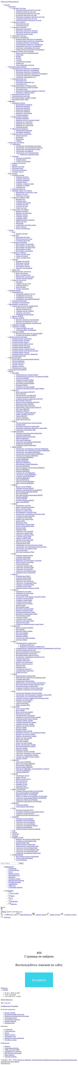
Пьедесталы (20, 139)
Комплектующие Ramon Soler (25, 844)
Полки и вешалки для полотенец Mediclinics (30, 467)
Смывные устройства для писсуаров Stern (29, 688)
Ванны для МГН (17, 316)
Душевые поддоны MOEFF (25, 488)
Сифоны (18, 141)
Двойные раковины (22, 118)
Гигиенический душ (22, 24)
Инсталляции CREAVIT (24, 400)
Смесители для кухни (19, 36)
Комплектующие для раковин (21, 134)
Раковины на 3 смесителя (24, 122)
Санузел (11, 230)
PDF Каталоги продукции (13, 1053)
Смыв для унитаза (22, 256)
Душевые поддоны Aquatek (25, 724)
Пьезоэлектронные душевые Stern (27, 686)
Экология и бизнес (11, 1056)
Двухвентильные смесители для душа (28, 10)
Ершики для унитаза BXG (24, 700)
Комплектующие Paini (23, 559)
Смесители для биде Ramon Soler (26, 848)
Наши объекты (9, 1055)
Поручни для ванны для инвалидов (27, 319)
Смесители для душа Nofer (24, 531)
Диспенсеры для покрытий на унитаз (28, 149)
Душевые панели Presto (23, 578)
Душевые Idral (20, 424)
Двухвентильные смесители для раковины (29, 41)
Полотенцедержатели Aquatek (25, 746)
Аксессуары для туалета (16, 142)
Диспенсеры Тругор (22, 775)
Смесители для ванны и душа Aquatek (28, 753)
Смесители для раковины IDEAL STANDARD (31, 798)
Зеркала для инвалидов (23, 309)
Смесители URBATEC (23, 770)
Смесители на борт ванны (24, 34)
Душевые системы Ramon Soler (26, 841)
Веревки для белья (22, 211)
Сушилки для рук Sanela (24, 619)
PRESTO (15, 574)
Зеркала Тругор (21, 777)
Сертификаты (12, 884)
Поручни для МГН (18, 318)
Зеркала (14, 165)
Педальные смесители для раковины (28, 72)
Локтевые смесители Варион (25, 820)
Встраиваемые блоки (19, 356)
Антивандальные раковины (21, 347)
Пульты (18, 58)
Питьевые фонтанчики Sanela (25, 612)
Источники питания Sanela (24, 609)
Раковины (11, 101)
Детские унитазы (17, 364)
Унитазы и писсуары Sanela (25, 621)
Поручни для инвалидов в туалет (27, 321)
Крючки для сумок (18, 166)
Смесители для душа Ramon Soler (27, 851)
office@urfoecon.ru (26, 914)
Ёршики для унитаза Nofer (24, 519)
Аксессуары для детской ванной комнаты (25, 359)
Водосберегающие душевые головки (24, 98)
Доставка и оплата (14, 879)
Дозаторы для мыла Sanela (24, 598)
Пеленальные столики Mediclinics (27, 464)
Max (16, 1006)
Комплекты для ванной (23, 29)
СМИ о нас (12, 885)
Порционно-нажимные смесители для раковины (31, 73)
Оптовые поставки (14, 882)
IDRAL (14, 421)
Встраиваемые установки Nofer (26, 512)
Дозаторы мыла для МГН (24, 307)
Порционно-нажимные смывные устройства (30, 91)
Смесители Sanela (21, 617)
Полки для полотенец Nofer (25, 526)
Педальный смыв (21, 89)
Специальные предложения (17, 369)
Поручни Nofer (21, 528)
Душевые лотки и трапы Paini (25, 572)
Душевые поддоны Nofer (24, 517)
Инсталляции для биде (23, 249)
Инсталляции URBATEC (24, 765)
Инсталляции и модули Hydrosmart (27, 856)
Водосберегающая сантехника (14, 1014)
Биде (13, 232)
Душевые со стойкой (22, 185)
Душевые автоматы (22, 177)
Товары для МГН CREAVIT (25, 414)
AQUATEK (16, 707)
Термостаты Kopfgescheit (24, 443)
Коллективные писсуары (24, 239)
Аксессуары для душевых (20, 209)
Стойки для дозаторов (23, 161)
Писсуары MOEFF (22, 493)
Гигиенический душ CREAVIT (26, 395)
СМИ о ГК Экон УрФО (12, 1050)
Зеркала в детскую (18, 366)
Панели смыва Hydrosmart (24, 858)
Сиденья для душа (22, 206)
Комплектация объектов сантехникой (17, 1016)
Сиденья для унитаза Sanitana (25, 638)
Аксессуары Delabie (22, 378)
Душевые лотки (21, 201)
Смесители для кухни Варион (25, 824)
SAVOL (14, 832)
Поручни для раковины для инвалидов (28, 323)
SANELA (15, 590)
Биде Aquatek (20, 710)
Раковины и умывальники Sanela (26, 614)
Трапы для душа (21, 208)
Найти (21, 863)
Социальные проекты (15, 887)
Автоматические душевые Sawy (26, 643)
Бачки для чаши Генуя (23, 275)
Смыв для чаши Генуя (23, 258)
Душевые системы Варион (24, 818)
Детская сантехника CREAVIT (26, 397)
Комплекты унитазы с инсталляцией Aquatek (30, 732)
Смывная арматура (22, 285)
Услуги (10, 872)
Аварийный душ (17, 292)
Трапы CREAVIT (21, 416)
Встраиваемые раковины (24, 104)
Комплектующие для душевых (22, 190)
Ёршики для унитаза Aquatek (25, 726)
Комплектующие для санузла (21, 271)
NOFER (14, 504)
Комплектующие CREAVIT (25, 404)
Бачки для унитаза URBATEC (25, 763)
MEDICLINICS (17, 447)
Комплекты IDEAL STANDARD (26, 794)
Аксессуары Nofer (22, 550)
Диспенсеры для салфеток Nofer (26, 548)
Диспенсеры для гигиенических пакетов (29, 147)
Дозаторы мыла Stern (23, 679)
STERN (14, 674)
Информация (9, 867)
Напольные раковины (23, 110)
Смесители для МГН (19, 326)
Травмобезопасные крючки (25, 314)
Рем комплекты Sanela (23, 615)
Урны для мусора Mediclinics (25, 481)
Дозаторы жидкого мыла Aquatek (26, 719)
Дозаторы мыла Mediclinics (24, 457)
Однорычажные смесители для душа (28, 13)
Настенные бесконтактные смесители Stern (30, 684)
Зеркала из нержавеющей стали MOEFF (29, 490)
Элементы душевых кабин (20, 197)
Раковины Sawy (21, 667)
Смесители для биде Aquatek (25, 751)
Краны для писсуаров (23, 254)
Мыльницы (19, 223)
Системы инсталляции (19, 242)
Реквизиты (11, 877)
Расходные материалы (19, 170)
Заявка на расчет (13, 873)
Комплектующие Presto (23, 579)
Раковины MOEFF (22, 497)
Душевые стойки (21, 218)
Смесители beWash (22, 805)
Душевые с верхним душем (25, 184)
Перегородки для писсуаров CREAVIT (28, 407)
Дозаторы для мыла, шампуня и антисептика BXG (32, 698)
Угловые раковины (22, 115)
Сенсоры (19, 60)
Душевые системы (18, 175)
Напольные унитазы (22, 263)
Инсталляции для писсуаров (25, 246)
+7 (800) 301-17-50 (10, 914)
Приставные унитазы (23, 266)
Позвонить (14, 901)
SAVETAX (15, 834)
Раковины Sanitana (22, 636)
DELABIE (15, 373)
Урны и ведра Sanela (22, 622)
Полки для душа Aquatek (24, 743)
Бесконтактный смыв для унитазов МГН (29, 333)
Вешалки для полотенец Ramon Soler (28, 839)
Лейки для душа (21, 221)
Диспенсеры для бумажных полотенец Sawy (30, 657)
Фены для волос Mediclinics (25, 483)
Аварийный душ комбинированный (27, 299)
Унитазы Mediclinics (22, 480)
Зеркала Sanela (20, 605)
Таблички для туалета (23, 313)
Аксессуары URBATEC (23, 762)
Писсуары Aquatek (22, 741)
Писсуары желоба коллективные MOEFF (29, 495)
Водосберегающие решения (17, 67)
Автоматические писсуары (21, 96)
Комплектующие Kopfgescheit (25, 436)
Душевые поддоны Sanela (24, 603)
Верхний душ (20, 199)
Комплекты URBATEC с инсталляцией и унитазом (32, 769)
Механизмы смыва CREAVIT (25, 406)
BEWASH (15, 803)
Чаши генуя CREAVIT (23, 419)
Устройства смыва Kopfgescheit (26, 445)
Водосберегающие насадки (21, 94)
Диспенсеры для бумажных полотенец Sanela (30, 596)
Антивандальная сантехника (17, 337)
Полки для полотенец (23, 228)
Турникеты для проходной (20, 302)
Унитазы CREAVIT (22, 418)
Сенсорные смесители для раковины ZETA (30, 812)
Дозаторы (15, 156)
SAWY (14, 641)
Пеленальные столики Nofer (25, 524)
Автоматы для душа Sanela (24, 593)
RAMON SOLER (17, 837)
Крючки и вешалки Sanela (24, 610)
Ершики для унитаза (18, 163)
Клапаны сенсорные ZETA (24, 810)
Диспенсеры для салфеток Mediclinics (28, 452)
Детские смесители (18, 363)
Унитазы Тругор (21, 786)
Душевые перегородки (23, 202)
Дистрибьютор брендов (12, 1019)
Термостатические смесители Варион (28, 829)
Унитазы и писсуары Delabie (25, 387)
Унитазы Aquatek (21, 758)
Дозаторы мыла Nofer (23, 543)
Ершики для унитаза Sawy (24, 662)
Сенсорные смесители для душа (26, 18)
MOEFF (14, 485)
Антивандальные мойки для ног (22, 344)
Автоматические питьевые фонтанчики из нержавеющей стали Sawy (38, 648)
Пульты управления (22, 289)
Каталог (7, 5)
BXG (14, 691)
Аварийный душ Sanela (23, 591)
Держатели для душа (22, 196)
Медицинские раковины (20, 129)
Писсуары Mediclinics (23, 466)
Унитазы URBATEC (22, 772)
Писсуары (15, 235)
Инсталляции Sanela (22, 607)
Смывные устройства (19, 252)
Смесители (12, 6)
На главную (39, 979)
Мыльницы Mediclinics (23, 462)
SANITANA (16, 626)
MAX (12, 896)
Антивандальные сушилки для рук (23, 349)
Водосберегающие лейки (20, 99)
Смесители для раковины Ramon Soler (28, 853)
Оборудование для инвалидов (18, 304)
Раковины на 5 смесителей (24, 125)
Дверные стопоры (22, 215)
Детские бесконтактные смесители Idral (29, 423)
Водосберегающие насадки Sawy (26, 653)
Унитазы (15, 259)
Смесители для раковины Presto (26, 583)
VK (12, 898)
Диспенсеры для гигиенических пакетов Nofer (31, 547)
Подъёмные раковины (23, 132)
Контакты (7, 917)
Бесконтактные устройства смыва (27, 87)
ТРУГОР (15, 774)
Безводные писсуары (23, 237)
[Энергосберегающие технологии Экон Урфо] (39, 1)
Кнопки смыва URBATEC (24, 767)
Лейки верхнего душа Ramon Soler (27, 846)
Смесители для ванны (19, 27)
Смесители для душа (19, 8)
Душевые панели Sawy (27, 645)
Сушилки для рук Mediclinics (25, 476)
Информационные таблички (25, 220)
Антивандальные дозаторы (21, 340)
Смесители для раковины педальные (28, 48)
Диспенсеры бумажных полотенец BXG (29, 693)
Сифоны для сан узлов (23, 283)
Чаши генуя (16, 270)
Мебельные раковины (23, 106)
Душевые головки (22, 216)
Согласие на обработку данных (26, 1060)
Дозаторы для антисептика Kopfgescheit (29, 433)
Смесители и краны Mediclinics (26, 474)
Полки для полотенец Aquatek (26, 744)
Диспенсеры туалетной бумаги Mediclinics (29, 454)
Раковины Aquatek (22, 750)
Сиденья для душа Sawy (24, 669)
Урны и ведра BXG (22, 703)
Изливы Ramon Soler (22, 843)
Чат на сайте (15, 893)
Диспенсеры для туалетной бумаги (27, 153)
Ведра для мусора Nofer (23, 509)
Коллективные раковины (20, 116)
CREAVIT (15, 390)
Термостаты (20, 63)
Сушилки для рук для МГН (25, 311)
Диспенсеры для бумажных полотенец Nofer (30, 514)
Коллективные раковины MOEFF (27, 492)
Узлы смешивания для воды (25, 65)
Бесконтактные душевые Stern (25, 676)
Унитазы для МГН (18, 332)
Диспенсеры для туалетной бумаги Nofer (29, 545)
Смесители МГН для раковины (26, 330)
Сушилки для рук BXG (23, 701)
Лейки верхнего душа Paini (25, 562)
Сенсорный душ (21, 84)
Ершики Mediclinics (22, 459)
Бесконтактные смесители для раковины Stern (31, 677)
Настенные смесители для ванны (26, 32)
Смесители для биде (18, 22)
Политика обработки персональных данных (51, 1060)
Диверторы (19, 55)
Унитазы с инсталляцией (24, 268)
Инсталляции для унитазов (25, 244)
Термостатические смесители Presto (27, 588)
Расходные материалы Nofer (25, 552)
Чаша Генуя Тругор (22, 787)
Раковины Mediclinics (23, 471)
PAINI (14, 553)
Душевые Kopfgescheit (23, 435)
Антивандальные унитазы (20, 352)
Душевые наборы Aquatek (24, 720)
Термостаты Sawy (21, 672)
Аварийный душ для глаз (24, 295)
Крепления (19, 137)
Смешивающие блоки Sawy (25, 670)
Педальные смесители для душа (26, 15)
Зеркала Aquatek (21, 727)
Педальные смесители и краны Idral (27, 426)
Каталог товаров (10, 1012)
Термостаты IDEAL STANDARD (26, 800)
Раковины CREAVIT (22, 411)
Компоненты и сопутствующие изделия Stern (30, 683)
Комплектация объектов (16, 880)
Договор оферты (13, 1061)
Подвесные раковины (23, 111)
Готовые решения (10, 1021)
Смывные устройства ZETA (25, 813)
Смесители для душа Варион (25, 822)
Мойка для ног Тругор (23, 779)
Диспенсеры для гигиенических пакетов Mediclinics (33, 450)
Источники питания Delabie (25, 383)
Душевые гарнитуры (22, 178)
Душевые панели (21, 182)
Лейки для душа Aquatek (24, 738)
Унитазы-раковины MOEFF (25, 500)
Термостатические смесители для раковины (30, 49)
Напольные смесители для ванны (27, 30)
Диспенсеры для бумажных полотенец (28, 146)
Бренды (10, 371)
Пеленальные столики (19, 368)
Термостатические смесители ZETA (27, 815)
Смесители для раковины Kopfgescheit (28, 442)
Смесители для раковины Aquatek (27, 755)
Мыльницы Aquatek (22, 739)
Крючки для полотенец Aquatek (26, 736)
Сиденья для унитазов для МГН (26, 335)
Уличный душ (20, 187)
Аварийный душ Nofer (23, 505)
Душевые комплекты (23, 180)
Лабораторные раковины (24, 130)
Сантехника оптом (11, 1018)
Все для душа (12, 173)
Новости (7, 1046)
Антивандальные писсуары (21, 345)
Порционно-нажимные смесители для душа (30, 17)
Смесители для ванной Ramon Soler (27, 849)
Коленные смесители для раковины (27, 70)
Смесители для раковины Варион (27, 825)
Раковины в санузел (18, 103)
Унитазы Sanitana (21, 640)
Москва (4, 912)
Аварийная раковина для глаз (25, 294)
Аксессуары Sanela (22, 595)
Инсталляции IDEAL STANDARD (27, 793)
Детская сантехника (14, 357)
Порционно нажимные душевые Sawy (32, 646)
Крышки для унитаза (23, 261)
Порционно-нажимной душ (25, 82)
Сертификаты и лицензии (13, 1051)
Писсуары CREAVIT (22, 409)
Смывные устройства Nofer (25, 535)
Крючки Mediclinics (22, 461)
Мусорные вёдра (17, 168)
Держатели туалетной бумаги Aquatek (28, 717)
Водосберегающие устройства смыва (24, 86)
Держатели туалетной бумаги (29, 154)
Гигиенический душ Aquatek (25, 715)
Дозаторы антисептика (23, 158)
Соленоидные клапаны (23, 61)
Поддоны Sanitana (22, 634)
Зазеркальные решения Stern (25, 681)
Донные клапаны (21, 135)
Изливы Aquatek (21, 729)
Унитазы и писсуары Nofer (24, 540)
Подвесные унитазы (22, 264)
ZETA (14, 808)
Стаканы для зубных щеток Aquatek (27, 757)
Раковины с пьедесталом (24, 113)
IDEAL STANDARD (19, 789)
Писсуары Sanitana (22, 633)
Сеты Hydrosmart (21, 860)
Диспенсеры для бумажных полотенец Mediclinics (32, 449)
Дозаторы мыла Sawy (23, 658)
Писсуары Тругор (21, 781)
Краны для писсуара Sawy (24, 664)
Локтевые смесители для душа (26, 12)
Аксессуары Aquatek (22, 708)
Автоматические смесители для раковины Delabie (32, 376)
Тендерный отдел (14, 875)
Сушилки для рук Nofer (23, 536)
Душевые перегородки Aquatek (26, 722)
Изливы (18, 56)
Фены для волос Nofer (23, 541)
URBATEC (15, 760)
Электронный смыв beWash (25, 806)
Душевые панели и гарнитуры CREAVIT (29, 399)
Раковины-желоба (22, 127)
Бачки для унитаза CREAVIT (25, 392)
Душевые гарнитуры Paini (24, 555)
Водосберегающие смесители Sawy (27, 655)
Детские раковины (18, 361)
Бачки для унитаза (22, 273)
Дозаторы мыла (21, 159)
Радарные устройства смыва (25, 92)
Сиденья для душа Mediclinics (25, 473)
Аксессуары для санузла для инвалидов (25, 306)
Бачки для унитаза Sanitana (24, 627)
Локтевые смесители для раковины (27, 42)
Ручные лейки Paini (22, 564)
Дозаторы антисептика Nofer (25, 516)
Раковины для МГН (18, 325)
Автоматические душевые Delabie (27, 375)
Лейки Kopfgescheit (22, 438)
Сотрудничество (13, 870)
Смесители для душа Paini (24, 569)
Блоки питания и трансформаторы (27, 53)
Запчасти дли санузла (19, 280)
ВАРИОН (15, 817)
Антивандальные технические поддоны (25, 350)
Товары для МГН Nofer (23, 538)
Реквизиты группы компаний (14, 1038)
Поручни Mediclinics (22, 469)
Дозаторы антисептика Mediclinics (27, 455)
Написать (14, 904)
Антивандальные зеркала (20, 342)
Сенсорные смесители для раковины (28, 75)
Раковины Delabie (21, 385)
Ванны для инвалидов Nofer (25, 507)
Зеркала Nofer (20, 521)
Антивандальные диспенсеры (22, 338)
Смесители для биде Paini (24, 566)
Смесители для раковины (20, 37)
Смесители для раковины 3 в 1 (26, 77)
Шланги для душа (22, 194)
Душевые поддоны (22, 204)
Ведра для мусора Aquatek (24, 712)
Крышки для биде (22, 233)
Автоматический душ (19, 79)
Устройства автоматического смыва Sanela (29, 624)
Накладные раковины (23, 108)
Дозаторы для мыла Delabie (25, 380)
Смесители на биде (22, 25)
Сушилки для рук (18, 172)
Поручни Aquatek (21, 748)
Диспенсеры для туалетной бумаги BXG (29, 696)
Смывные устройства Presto (25, 584)
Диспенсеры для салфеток (24, 151)
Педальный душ (21, 80)
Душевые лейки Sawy (23, 660)
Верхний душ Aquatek (23, 713)
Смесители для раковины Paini (26, 571)
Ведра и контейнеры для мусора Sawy (28, 652)
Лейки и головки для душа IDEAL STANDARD (31, 796)
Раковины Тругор (21, 784)
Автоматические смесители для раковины (25, 68)
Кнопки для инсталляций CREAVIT (27, 402)
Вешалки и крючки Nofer (24, 510)
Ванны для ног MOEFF (23, 486)
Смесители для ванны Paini (25, 567)
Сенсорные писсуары (23, 240)
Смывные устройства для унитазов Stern (29, 689)
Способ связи (9, 890)
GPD (13, 830)
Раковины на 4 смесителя (24, 123)
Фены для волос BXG (23, 705)
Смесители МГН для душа (24, 328)
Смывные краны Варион (24, 827)
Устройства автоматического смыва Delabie (30, 388)
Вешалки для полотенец (24, 213)
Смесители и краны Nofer (24, 533)
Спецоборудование (14, 290)
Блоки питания (21, 287)
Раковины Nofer (21, 529)
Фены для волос (21, 227)
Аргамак (15, 836)
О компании (12, 868)
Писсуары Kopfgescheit (23, 440)
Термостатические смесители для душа (28, 20)
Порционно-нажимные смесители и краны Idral (31, 428)
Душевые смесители (18, 189)
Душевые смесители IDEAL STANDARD (29, 791)
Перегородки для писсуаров (25, 276)
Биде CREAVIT (21, 393)
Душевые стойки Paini (23, 557)
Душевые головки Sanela (24, 600)
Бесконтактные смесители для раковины (29, 39)
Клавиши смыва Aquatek (24, 731)
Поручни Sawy (21, 665)
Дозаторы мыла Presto (23, 576)
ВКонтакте (7, 1006)
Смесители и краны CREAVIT (26, 412)
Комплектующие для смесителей (22, 51)
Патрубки (19, 282)
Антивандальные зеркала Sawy (26, 650)
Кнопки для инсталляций (24, 278)
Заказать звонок (40, 914)
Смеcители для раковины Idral (26, 430)
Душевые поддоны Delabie (24, 381)
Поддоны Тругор (21, 782)
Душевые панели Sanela (23, 602)
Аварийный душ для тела (24, 297)
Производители (10, 1023)
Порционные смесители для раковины (28, 46)
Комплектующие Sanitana (24, 631)
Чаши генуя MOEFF (22, 502)
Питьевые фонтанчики (19, 301)
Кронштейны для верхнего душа (26, 192)
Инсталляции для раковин (24, 251)
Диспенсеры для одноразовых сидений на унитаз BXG (34, 695)
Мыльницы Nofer (21, 523)
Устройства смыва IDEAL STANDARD (29, 801)
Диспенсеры (16, 144)
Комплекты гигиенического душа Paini (28, 560)
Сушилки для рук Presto (23, 586)
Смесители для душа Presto (24, 581)
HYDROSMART (17, 855)
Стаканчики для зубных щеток (26, 225)
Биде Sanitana (20, 629)
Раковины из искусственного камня (27, 120)
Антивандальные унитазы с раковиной (25, 354)
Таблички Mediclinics (23, 478)
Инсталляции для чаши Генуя (25, 247)
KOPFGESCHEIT (18, 431)
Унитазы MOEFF (21, 498)
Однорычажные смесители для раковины (29, 44)
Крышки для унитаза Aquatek (25, 734)
